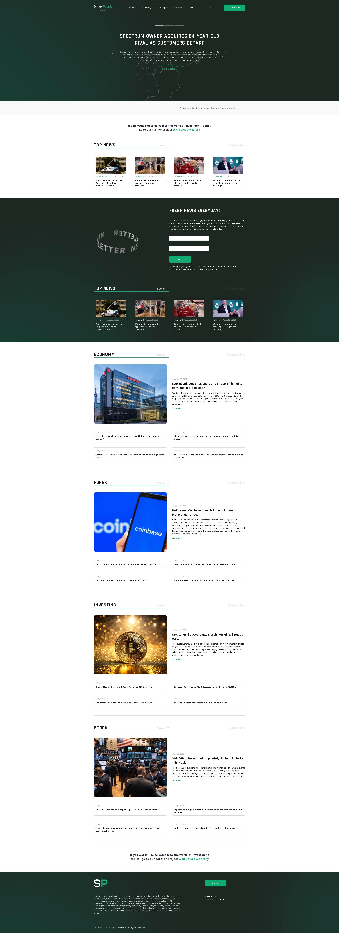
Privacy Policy (211, 896)
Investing (178, 7)
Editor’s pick (163, 7)
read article (169, 68)
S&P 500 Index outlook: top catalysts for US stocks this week (208, 760)
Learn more (177, 408)
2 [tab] (169, 25)
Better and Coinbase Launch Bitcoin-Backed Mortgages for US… (203, 513)
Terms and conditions (215, 899)
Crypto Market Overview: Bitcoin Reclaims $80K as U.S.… (207, 637)
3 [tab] (179, 25)
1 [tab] (159, 25)
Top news (132, 7)
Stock (190, 7)
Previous (113, 53)
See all (161, 145)
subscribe (234, 7)
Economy (146, 7)
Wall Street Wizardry (186, 129)
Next (225, 53)
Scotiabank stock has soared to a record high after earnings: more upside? (208, 386)
